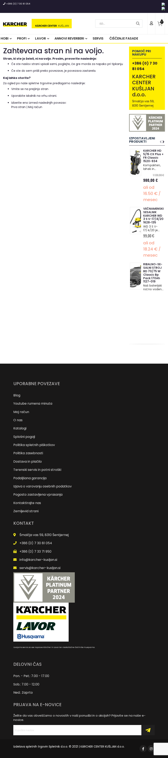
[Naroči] (148, 730)
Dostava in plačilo (27, 461)
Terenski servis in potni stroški (37, 469)
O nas (18, 420)
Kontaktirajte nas (27, 503)
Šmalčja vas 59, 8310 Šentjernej (44, 535)
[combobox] (118, 23)
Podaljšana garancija (30, 478)
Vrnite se (17, 89)
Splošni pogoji (24, 436)
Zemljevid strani (26, 511)
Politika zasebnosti (28, 453)
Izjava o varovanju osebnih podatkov (42, 486)
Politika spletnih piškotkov (34, 445)
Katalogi (19, 428)
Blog (16, 395)
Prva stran (18, 107)
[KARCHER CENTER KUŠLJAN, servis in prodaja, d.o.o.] (37, 23)
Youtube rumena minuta (32, 403)
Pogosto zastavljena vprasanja (37, 494)
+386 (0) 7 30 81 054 (18, 3)
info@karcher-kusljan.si (38, 559)
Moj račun (35, 107)
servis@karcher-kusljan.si (39, 568)
